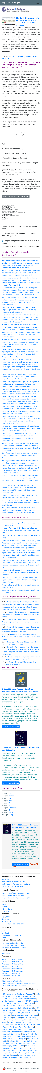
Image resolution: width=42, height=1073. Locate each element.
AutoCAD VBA (28, 1006)
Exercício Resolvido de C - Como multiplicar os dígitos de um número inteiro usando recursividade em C (20, 530)
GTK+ (24, 1022)
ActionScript (20, 994)
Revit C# (23, 1048)
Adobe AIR (30, 994)
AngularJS (5, 933)
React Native (6, 1048)
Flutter (11, 1020)
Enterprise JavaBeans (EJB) (27, 1015)
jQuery (4, 931)
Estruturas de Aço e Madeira (12, 886)
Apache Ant (6, 999)
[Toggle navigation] (37, 3)
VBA (37, 1053)
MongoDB (22, 1039)
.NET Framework (8, 994)
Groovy (18, 1022)
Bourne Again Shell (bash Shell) (21, 1008)
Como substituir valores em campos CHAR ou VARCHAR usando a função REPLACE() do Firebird (21, 636)
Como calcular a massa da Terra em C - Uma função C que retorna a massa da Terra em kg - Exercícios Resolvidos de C (19, 309)
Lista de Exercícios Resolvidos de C (15, 895)
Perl (3, 1043)
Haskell (30, 1022)
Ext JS (24, 1017)
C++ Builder (10, 1010)
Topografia (6, 917)
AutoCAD (36, 1001)
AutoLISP (5, 1008)
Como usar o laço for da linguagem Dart (22, 602)
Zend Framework (24, 1058)
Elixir (14, 1015)
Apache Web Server (9, 1001)
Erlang (4, 1017)
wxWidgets (13, 1058)
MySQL (4, 904)
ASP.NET (28, 1001)
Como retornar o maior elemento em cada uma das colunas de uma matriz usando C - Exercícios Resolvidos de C (21, 334)
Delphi (11, 805)
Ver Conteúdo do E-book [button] (11, 727)
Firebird (4, 907)
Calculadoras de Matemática (12, 961)
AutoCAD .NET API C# (11, 1003)
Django (37, 1013)
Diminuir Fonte (23, 196)
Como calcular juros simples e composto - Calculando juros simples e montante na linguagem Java (20, 622)
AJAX (8, 996)
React (33, 1046)
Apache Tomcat (30, 999)
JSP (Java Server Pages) (22, 1036)
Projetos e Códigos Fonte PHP (13, 945)
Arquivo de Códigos (11, 3)
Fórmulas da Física (22, 1020)
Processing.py (7, 1046)
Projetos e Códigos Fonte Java (13, 943)
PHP (10, 801)
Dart (33, 1010)
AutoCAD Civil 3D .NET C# (11, 1006)
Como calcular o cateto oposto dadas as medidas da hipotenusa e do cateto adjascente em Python (20, 614)
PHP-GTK (13, 1043)
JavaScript (13, 808)
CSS (28, 1010)
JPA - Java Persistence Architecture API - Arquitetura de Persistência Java (18, 1031)
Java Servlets (29, 1027)
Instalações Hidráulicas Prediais (13, 882)
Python (11, 796)
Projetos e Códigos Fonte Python (14, 948)
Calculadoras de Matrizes (11, 973)
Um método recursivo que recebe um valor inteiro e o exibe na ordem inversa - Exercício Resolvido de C (21, 455)
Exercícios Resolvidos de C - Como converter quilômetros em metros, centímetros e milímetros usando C (20, 572)
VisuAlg (14, 1055)
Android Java (16, 996)
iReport (5, 1027)
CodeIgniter (21, 1010)
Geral (32, 1020)
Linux (10, 1039)
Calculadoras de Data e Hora (12, 964)
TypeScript (23, 1053)
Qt (26, 1046)
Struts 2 (4, 1053)
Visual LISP (6, 1055)
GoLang (11, 1022)
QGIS (22, 1046)
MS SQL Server (7, 909)
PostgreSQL (6, 911)
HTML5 (29, 1025)
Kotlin (34, 1036)
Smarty (30, 1050)
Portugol (22, 1043)
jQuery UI (25, 1034)
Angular (26, 996)
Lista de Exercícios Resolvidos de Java (16, 893)
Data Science (6, 953)
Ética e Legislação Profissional (13, 924)
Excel (10, 1017)
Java (10, 793)
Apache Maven (17, 999)
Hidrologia (5, 919)
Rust (25, 1050)
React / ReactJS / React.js (11, 935)
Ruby (11, 815)
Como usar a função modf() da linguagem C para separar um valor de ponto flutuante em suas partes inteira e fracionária (21, 579)
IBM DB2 (36, 1025)
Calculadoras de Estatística (12, 969)
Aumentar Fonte (9, 196)
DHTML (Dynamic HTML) (24, 1013)
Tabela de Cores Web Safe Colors (14, 986)
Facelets (32, 1017)
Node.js (34, 1041)
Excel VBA (17, 1017)
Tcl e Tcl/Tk (13, 1053)
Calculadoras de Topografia (12, 959)
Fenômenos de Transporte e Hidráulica (16, 884)
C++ (10, 810)
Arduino (20, 1001)
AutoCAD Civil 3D (27, 1003)
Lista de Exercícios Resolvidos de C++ (16, 898)
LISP (15, 1039)
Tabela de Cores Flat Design (12, 981)
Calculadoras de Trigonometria (13, 971)
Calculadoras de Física (10, 966)
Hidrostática (6, 921)
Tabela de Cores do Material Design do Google (19, 983)
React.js (15, 1048)
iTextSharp (13, 1027)
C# (10, 798)
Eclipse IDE (7, 1015)
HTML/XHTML (20, 1025)
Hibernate (9, 1025)
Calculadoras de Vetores (11, 976)
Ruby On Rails (17, 1050)
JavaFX (4, 1029)
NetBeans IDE (13, 1041)
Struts (37, 1050)
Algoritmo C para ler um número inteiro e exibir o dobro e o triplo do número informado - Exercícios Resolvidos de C (20, 502)
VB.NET (11, 812)
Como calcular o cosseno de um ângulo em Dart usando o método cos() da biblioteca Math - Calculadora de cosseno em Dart (20, 629)
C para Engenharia (24, 56)
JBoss (20, 1029)
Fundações (5, 879)
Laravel (4, 938)
